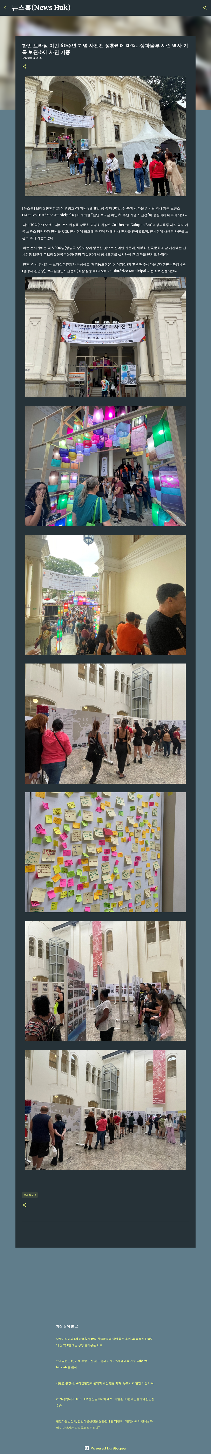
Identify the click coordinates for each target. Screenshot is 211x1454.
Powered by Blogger (108, 1448)
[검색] (76, 8)
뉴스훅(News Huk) (41, 7)
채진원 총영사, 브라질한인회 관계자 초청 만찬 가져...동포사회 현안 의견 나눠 (105, 1383)
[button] (24, 67)
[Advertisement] (105, 1282)
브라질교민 (30, 1194)
